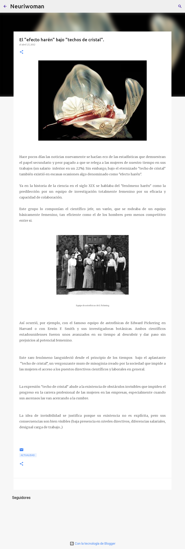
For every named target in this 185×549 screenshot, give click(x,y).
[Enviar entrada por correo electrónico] (21, 451)
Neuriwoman (27, 6)
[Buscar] (49, 6)
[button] (21, 52)
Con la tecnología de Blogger (94, 543)
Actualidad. (28, 455)
